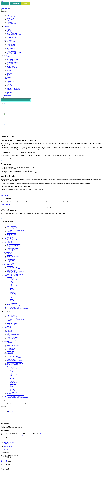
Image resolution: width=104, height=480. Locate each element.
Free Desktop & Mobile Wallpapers (15, 274)
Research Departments (12, 62)
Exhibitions (6, 26)
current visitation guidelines (20, 435)
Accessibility (10, 19)
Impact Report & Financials (13, 88)
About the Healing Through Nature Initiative (17, 308)
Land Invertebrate (14, 290)
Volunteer (9, 77)
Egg (11, 284)
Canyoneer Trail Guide (12, 248)
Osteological (13, 295)
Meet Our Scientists (11, 65)
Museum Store (4, 7)
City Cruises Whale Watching (14, 244)
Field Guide (9, 70)
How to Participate (11, 226)
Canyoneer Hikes (11, 47)
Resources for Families (12, 227)
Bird (11, 281)
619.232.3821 (4, 460)
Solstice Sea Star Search (12, 234)
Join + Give (6, 71)
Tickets (26, 3)
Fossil (11, 288)
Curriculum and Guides (12, 267)
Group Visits (10, 25)
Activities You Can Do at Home (14, 272)
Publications (10, 69)
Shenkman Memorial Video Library (15, 271)
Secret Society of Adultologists (14, 34)
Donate (5, 3)
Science (5, 55)
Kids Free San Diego (12, 37)
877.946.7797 (4, 462)
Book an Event (10, 38)
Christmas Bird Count (12, 235)
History (8, 82)
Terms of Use (4, 411)
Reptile (11, 299)
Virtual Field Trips (11, 259)
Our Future (9, 84)
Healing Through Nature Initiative (15, 54)
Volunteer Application (9, 442)
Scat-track (12, 300)
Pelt (11, 296)
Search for (3, 97)
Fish (11, 286)
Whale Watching (11, 45)
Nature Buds (10, 266)
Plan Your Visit (10, 18)
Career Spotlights (11, 263)
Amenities (9, 22)
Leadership (9, 85)
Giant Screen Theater (12, 23)
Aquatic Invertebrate (15, 279)
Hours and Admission (12, 16)
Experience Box (14, 285)
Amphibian (12, 278)
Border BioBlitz (10, 231)
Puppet (11, 297)
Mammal (12, 292)
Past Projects (10, 237)
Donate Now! (7, 443)
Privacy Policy (11, 411)
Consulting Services (11, 63)
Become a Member (8, 441)
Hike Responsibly (11, 249)
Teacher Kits (13, 301)
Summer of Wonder (11, 36)
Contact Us (9, 91)
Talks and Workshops (12, 33)
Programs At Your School (13, 256)
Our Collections (10, 60)
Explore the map (5, 195)
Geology (12, 289)
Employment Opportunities (13, 89)
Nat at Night (10, 32)
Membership (15, 3)
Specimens (9, 277)
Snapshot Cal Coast (11, 233)
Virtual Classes (10, 260)
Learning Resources (11, 51)
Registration (9, 253)
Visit (5, 14)
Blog (8, 87)
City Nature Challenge (12, 228)
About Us (6, 78)
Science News (10, 66)
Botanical (12, 282)
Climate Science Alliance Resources (15, 306)
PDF (39, 433)
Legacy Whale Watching (13, 245)
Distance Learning (11, 49)
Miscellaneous (13, 293)
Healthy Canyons (11, 44)
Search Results (13, 303)
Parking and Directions (12, 21)
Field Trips (9, 255)
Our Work (9, 58)
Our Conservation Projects (13, 59)
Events (5, 27)
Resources (3, 216)
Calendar (9, 30)
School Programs (11, 48)
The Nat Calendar (8, 446)
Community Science (11, 43)
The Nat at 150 (10, 81)
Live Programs (10, 261)
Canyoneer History (11, 250)
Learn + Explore (8, 40)
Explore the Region (11, 270)
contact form (56, 207)
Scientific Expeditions (12, 67)
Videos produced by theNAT (14, 268)
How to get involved (6, 204)
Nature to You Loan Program (14, 52)
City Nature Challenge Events (17, 230)
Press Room (9, 92)
